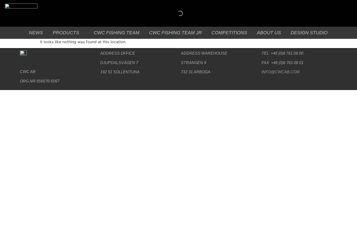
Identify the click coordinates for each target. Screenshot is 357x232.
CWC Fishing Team (116, 32)
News (36, 32)
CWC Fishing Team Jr (175, 32)
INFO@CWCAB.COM (280, 72)
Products (66, 32)
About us (269, 32)
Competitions (229, 32)
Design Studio (309, 32)
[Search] (176, 13)
